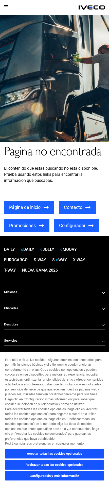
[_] (92, 7)
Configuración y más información (54, 476)
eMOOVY (68, 249)
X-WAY (79, 259)
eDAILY (27, 249)
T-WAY (10, 270)
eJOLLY (47, 249)
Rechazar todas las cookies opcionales (54, 465)
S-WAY (40, 259)
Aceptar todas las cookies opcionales (54, 453)
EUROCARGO (16, 259)
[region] (54, 417)
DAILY (9, 249)
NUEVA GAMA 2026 (40, 270)
